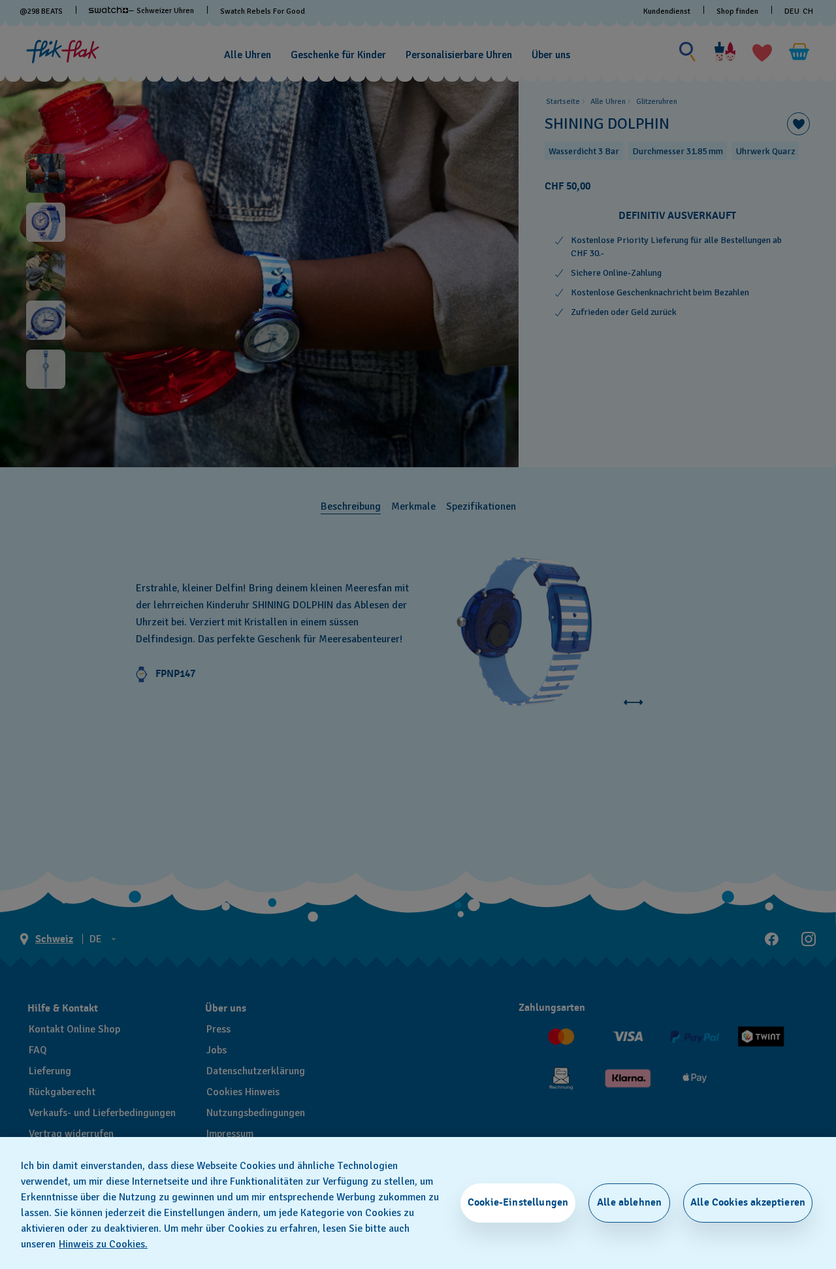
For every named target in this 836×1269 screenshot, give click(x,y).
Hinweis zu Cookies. (103, 1244)
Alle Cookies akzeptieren (747, 1202)
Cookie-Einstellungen (518, 1202)
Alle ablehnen (629, 1202)
